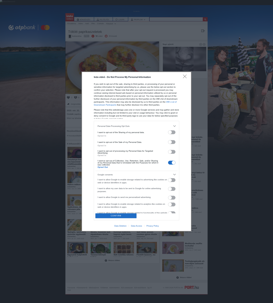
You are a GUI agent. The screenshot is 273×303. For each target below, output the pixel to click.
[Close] (185, 77)
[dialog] (136, 151)
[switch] (171, 132)
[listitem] (136, 126)
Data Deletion (120, 226)
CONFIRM (116, 216)
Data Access (136, 226)
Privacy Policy (152, 226)
